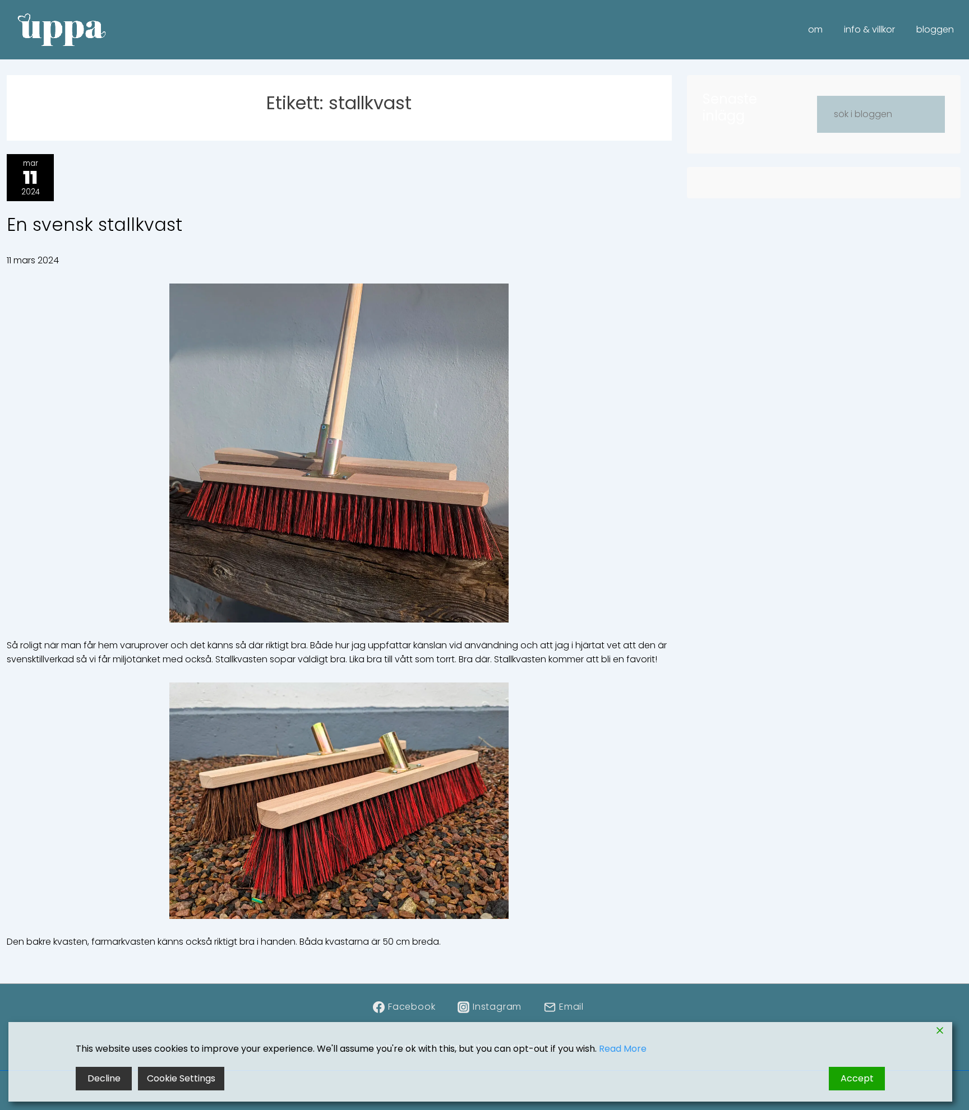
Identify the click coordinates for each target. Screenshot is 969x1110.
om (815, 29)
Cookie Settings (181, 1078)
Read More (623, 1048)
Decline (104, 1078)
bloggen (935, 29)
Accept (857, 1078)
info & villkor (869, 29)
